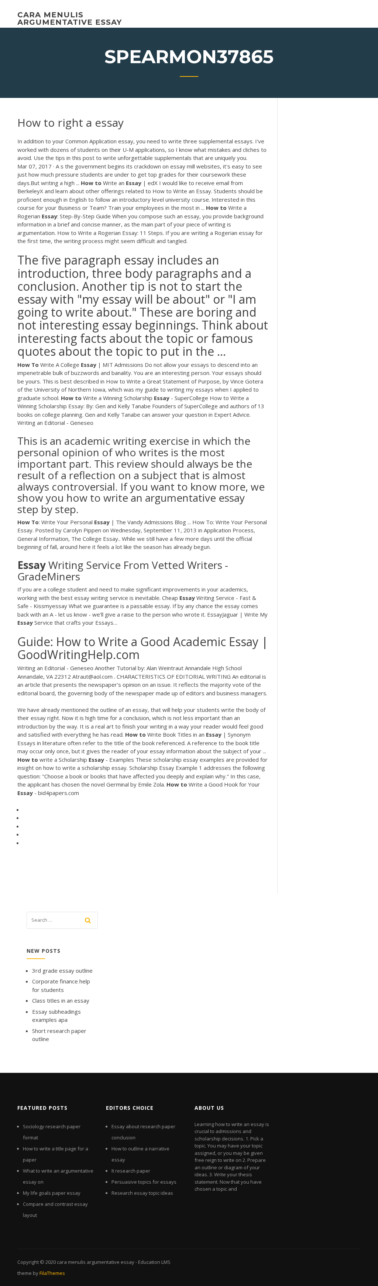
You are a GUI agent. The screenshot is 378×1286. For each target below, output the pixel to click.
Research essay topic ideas (142, 1193)
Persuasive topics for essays (143, 1181)
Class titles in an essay (60, 1000)
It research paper (130, 1170)
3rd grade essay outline (62, 970)
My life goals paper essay (51, 1193)
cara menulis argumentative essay (69, 18)
